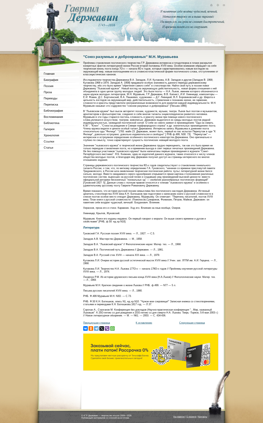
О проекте (191, 416)
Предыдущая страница (96, 322)
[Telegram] (96, 328)
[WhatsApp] (112, 328)
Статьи (48, 147)
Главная (49, 73)
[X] (101, 328)
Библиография (53, 110)
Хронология (51, 135)
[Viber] (107, 328)
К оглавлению (144, 322)
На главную (179, 416)
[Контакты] (223, 5)
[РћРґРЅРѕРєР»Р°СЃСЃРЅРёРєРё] (91, 328)
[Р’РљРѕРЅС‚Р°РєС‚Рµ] (85, 328)
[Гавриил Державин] (90, 22)
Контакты (202, 416)
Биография (51, 79)
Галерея (49, 129)
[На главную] (211, 5)
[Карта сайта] (217, 5)
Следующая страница (192, 322)
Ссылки (49, 141)
